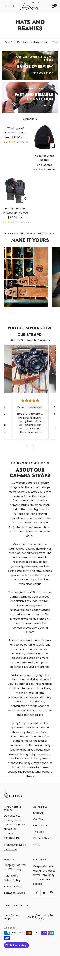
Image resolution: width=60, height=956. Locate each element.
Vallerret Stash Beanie (44, 158)
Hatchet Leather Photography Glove (15, 211)
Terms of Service (14, 893)
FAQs (36, 844)
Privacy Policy (12, 886)
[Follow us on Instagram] (44, 892)
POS (29, 916)
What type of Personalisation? (15, 130)
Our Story (39, 819)
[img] (30, 400)
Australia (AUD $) (15, 905)
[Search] (13, 6)
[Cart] (53, 6)
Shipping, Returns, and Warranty (15, 867)
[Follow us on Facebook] (36, 892)
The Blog (38, 832)
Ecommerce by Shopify (44, 917)
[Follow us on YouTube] (51, 892)
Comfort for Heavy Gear (32, 42)
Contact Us (40, 825)
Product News (42, 838)
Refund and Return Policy (12, 878)
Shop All (38, 813)
